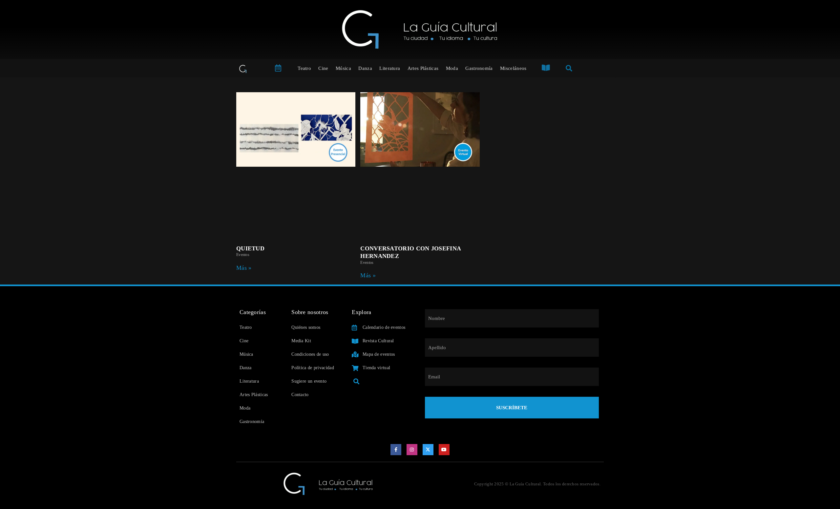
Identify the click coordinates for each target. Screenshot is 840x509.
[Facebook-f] (396, 449)
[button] (356, 381)
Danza (365, 68)
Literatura (389, 68)
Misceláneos (513, 68)
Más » (244, 268)
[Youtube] (444, 449)
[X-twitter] (428, 449)
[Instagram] (412, 449)
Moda (452, 68)
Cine (323, 68)
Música (343, 68)
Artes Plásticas (423, 68)
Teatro (304, 68)
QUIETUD (250, 248)
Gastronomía (479, 68)
